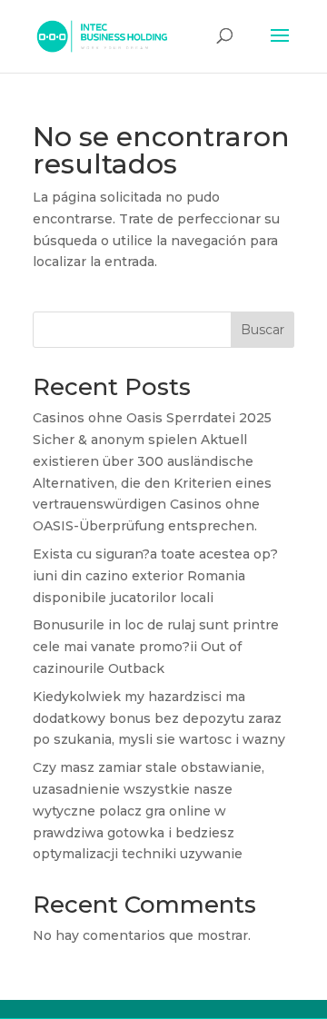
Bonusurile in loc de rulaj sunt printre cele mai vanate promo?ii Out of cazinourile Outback (156, 647)
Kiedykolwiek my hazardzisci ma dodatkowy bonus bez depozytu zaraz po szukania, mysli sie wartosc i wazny (159, 718)
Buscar (262, 330)
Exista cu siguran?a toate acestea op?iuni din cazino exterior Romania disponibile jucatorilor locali (155, 576)
